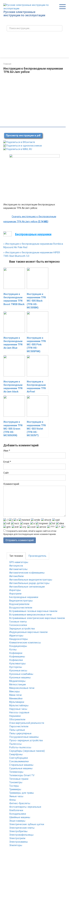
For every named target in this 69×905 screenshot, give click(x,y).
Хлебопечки (16, 810)
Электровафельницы (21, 834)
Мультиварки (16, 701)
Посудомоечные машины (24, 736)
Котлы (13, 649)
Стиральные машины (21, 764)
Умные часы (16, 796)
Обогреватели (17, 719)
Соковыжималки (19, 761)
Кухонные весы (18, 670)
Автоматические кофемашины (27, 572)
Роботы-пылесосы (20, 747)
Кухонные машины (20, 677)
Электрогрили (17, 838)
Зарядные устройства (22, 628)
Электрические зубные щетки (26, 824)
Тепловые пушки (18, 778)
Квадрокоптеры (18, 639)
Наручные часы (18, 708)
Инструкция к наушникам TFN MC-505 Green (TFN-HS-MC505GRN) (13, 429)
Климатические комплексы (25, 642)
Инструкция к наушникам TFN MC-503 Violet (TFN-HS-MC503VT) (36, 429)
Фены (12, 799)
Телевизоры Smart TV (21, 775)
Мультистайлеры (18, 705)
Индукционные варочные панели (28, 632)
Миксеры (14, 691)
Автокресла (16, 565)
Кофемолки (16, 660)
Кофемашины (17, 656)
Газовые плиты (18, 621)
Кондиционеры (18, 646)
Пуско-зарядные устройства (26, 740)
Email (7, 461)
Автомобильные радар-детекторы (29, 583)
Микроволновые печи (21, 687)
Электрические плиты (21, 827)
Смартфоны (16, 754)
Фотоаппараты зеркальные (25, 806)
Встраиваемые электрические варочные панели (37, 618)
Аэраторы (15, 590)
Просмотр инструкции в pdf (23, 135)
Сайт (6, 472)
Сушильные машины (20, 768)
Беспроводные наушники (23, 597)
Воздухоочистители (20, 607)
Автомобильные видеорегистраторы (30, 579)
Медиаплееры (17, 680)
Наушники (15, 715)
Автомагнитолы (18, 569)
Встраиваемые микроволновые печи (30, 614)
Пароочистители (18, 726)
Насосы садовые (19, 712)
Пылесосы (15, 743)
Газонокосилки (18, 625)
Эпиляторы (15, 845)
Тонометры (15, 782)
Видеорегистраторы (21, 600)
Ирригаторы (16, 635)
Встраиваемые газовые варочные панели (33, 611)
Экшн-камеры (17, 820)
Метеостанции (17, 684)
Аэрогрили (15, 593)
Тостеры (14, 785)
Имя (6, 450)
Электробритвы (18, 831)
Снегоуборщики (18, 757)
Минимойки (15, 698)
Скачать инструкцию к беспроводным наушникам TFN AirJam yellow (29, 219)
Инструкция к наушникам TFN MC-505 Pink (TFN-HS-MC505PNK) (36, 345)
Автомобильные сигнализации (27, 586)
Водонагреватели (19, 604)
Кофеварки (15, 653)
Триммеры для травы (21, 792)
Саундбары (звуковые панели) (27, 750)
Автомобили (16, 576)
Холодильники (17, 813)
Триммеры (15, 789)
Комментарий (11, 483)
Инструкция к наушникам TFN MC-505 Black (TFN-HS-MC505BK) (36, 301)
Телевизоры (16, 771)
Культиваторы (17, 663)
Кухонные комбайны (21, 674)
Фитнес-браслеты (19, 803)
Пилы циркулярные (20, 733)
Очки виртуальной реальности (26, 722)
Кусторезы (15, 667)
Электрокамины (18, 841)
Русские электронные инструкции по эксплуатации (24, 13)
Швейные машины (19, 817)
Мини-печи (15, 694)
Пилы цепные (17, 729)
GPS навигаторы (18, 562)
